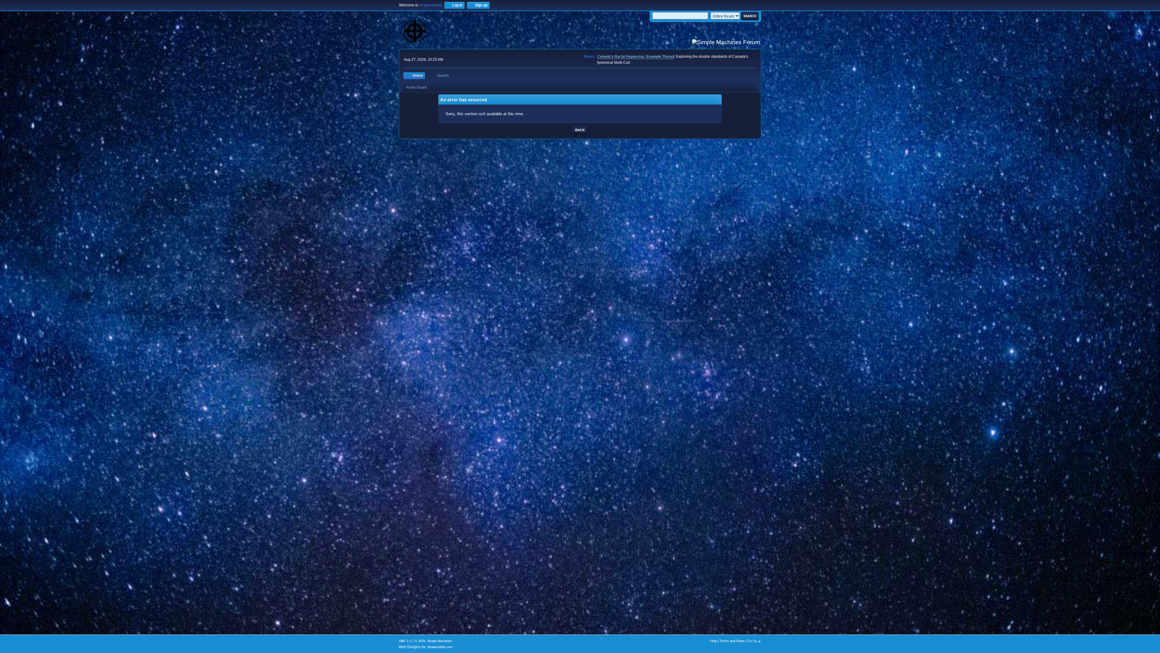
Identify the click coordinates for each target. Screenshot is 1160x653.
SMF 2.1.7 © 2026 (412, 641)
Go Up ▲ (754, 641)
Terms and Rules (732, 641)
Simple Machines (439, 641)
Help (713, 641)
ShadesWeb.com (440, 647)
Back (580, 130)
